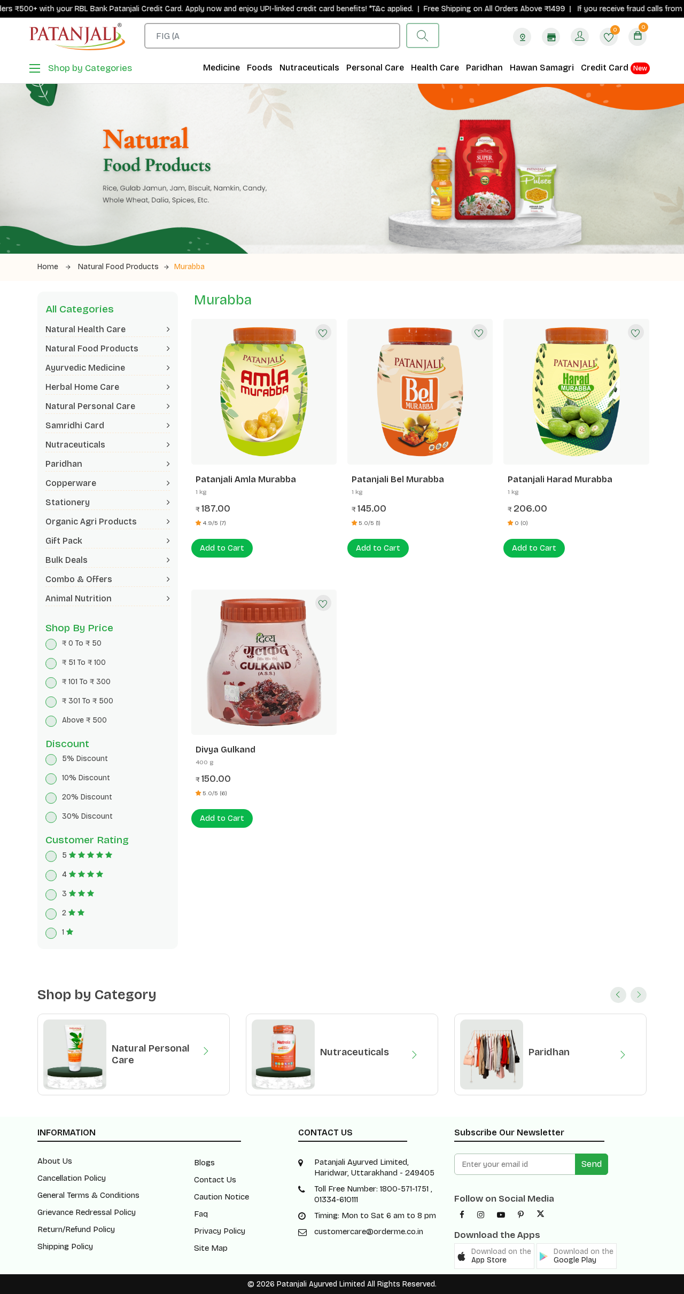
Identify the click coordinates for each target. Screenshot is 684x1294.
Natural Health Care (85, 329)
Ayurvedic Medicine (85, 368)
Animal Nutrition (78, 598)
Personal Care (375, 67)
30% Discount (87, 816)
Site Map (211, 1248)
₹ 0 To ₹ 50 (82, 643)
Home (48, 266)
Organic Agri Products (91, 521)
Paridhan (484, 67)
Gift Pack (63, 541)
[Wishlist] (323, 332)
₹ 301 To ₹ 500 (87, 700)
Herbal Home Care (82, 387)
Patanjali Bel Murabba (398, 479)
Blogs (204, 1162)
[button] (494, 1256)
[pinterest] (521, 1215)
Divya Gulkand (225, 749)
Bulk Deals (66, 560)
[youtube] (501, 1215)
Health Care (435, 67)
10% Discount (86, 777)
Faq (201, 1214)
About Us (54, 1161)
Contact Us (215, 1180)
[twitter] (541, 1215)
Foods (260, 67)
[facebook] (462, 1215)
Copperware (70, 483)
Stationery (67, 502)
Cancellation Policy (71, 1178)
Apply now (172, 8)
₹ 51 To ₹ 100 (84, 662)
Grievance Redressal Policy (86, 1212)
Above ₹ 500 (84, 720)
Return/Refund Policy (76, 1229)
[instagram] (480, 1215)
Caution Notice (221, 1197)
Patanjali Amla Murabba (246, 479)
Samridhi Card (74, 425)
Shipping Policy (65, 1246)
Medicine (221, 67)
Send (591, 1164)
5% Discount (85, 758)
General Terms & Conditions (88, 1195)
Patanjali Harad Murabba (560, 479)
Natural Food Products (118, 266)
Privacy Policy (219, 1231)
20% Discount (87, 797)
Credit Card (614, 67)
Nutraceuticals (309, 67)
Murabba (189, 266)
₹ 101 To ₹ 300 (86, 681)
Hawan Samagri (542, 67)
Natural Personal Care (90, 406)
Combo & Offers (78, 579)
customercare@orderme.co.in (368, 1231)
